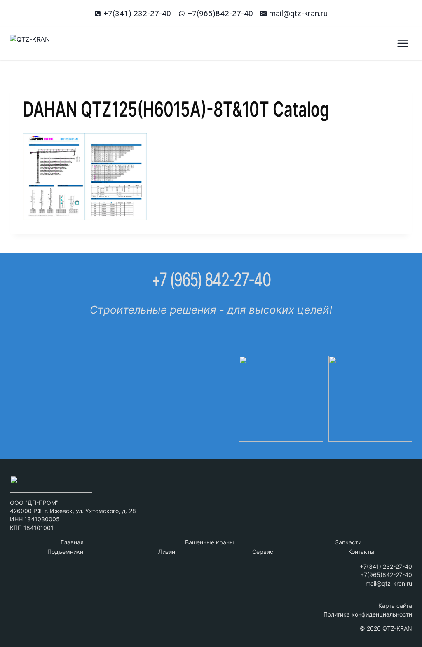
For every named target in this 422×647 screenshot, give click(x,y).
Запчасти (348, 542)
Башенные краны (209, 542)
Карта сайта (395, 605)
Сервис (262, 551)
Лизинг (168, 551)
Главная (72, 542)
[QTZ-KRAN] (51, 43)
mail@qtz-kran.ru (389, 583)
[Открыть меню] (402, 43)
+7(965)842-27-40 (386, 574)
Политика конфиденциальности (368, 614)
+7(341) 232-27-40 (386, 566)
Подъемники (65, 551)
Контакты (361, 551)
